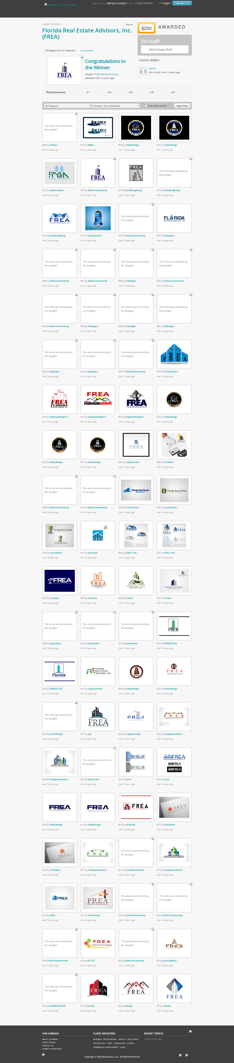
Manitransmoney (109, 74)
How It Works (143, 3)
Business (97, 1039)
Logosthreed (95, 688)
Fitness (130, 1043)
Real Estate (132, 1039)
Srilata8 (130, 824)
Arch (128, 779)
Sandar (91, 1005)
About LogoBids (50, 1039)
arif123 (91, 960)
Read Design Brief (160, 49)
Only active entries (157, 105)
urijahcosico (133, 462)
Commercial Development (105, 1047)
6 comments (87, 50)
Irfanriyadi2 (94, 235)
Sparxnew (93, 779)
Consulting (119, 1043)
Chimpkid (169, 824)
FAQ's (186, 3)
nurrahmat (132, 507)
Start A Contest (118, 3)
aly (89, 733)
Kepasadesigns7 (59, 416)
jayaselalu (55, 643)
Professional (110, 1039)
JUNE (52, 915)
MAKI (91, 144)
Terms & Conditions (51, 1048)
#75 (95, 74)
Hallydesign (132, 144)
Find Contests (168, 3)
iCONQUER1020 (57, 1005)
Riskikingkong (134, 190)
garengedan (170, 960)
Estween (169, 462)
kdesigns (169, 235)
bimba (53, 144)
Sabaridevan (57, 190)
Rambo (152, 68)
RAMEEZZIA (170, 643)
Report (129, 24)
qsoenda (93, 552)
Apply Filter (182, 105)
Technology (99, 1043)
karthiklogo (170, 688)
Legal (123, 1047)
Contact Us (47, 1045)
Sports (122, 1039)
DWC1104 (131, 552)
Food (109, 1043)
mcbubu (54, 598)
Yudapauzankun (173, 733)
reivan (129, 598)
